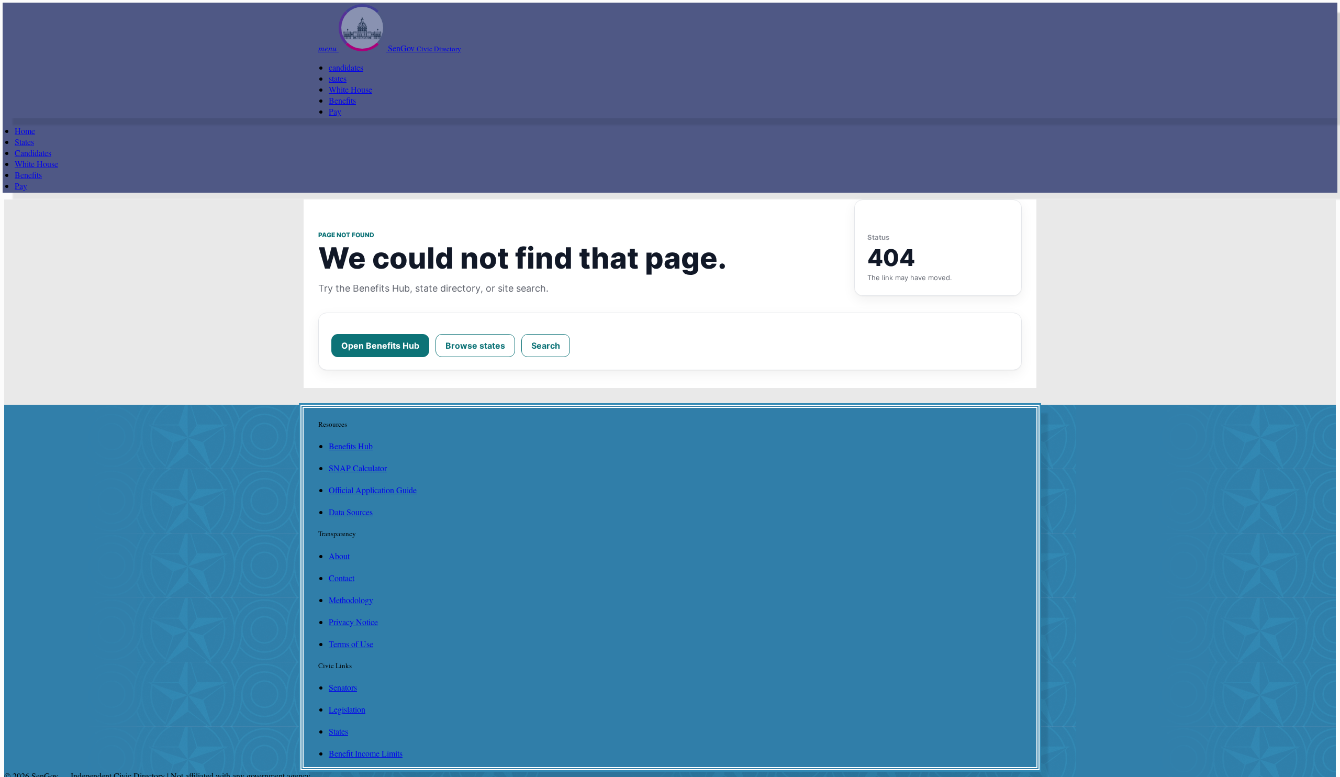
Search (545, 345)
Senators (343, 687)
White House (350, 89)
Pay (335, 111)
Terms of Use (351, 643)
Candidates (33, 152)
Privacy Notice (353, 621)
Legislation (347, 709)
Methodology (351, 599)
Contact (341, 577)
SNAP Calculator (358, 467)
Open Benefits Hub (380, 345)
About (339, 555)
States (24, 141)
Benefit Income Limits (366, 753)
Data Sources (351, 511)
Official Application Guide (373, 489)
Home (25, 130)
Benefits (342, 100)
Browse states (475, 345)
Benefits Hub (351, 445)
